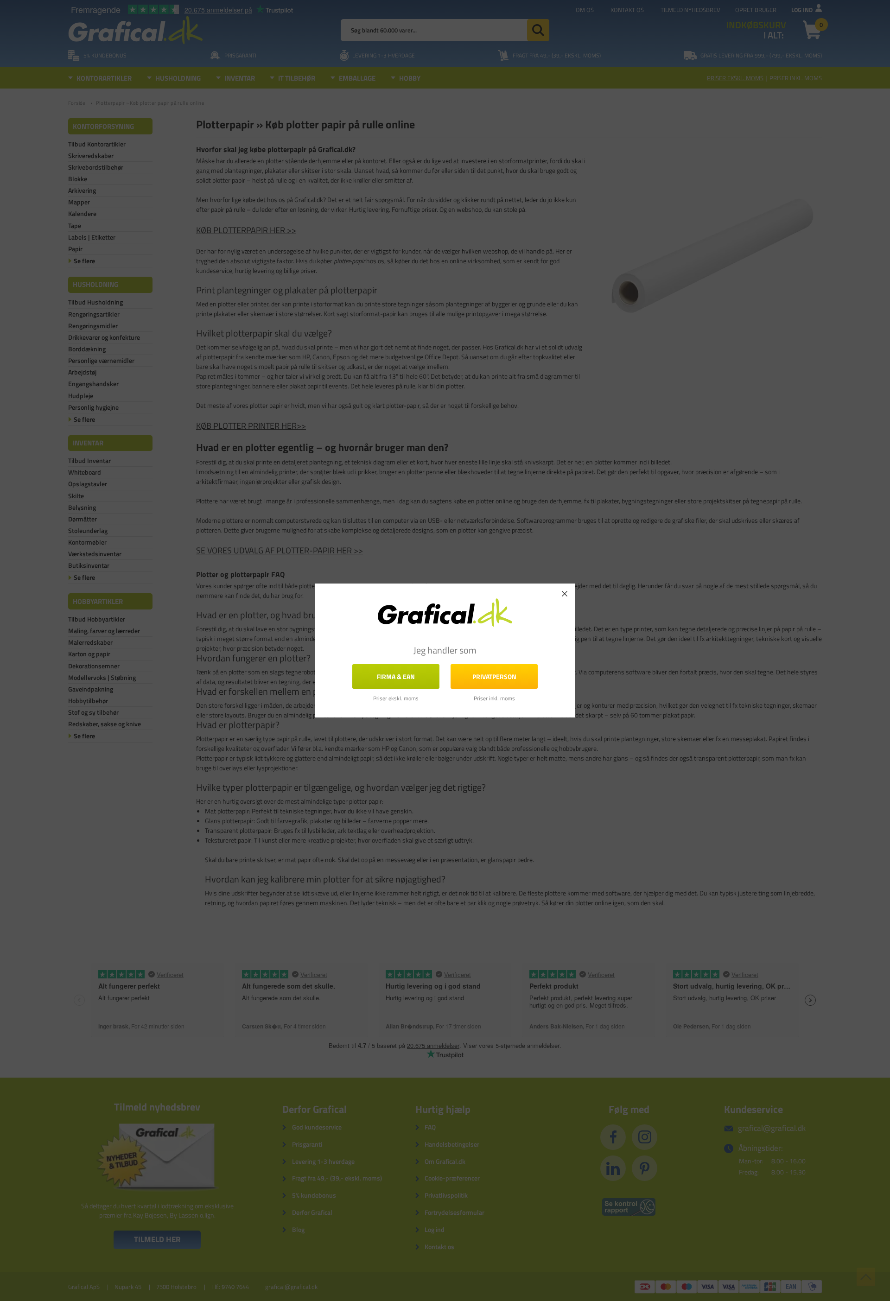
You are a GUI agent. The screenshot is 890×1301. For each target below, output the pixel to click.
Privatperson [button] (494, 676)
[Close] (564, 594)
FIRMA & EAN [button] (396, 676)
